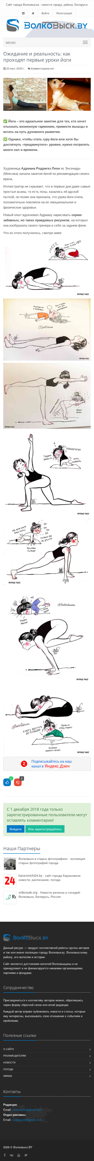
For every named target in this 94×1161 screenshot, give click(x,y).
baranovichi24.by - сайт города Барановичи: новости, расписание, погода (50, 877)
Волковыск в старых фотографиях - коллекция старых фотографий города (52, 860)
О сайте (8, 1049)
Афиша (7, 1075)
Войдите (16, 829)
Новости (9, 1062)
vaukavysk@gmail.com (27, 1109)
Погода (8, 1069)
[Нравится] (7, 782)
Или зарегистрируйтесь (45, 829)
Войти (45, 13)
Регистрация (64, 13)
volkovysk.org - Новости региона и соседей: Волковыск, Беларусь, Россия (50, 894)
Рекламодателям (14, 1055)
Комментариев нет (42, 68)
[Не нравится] (18, 782)
